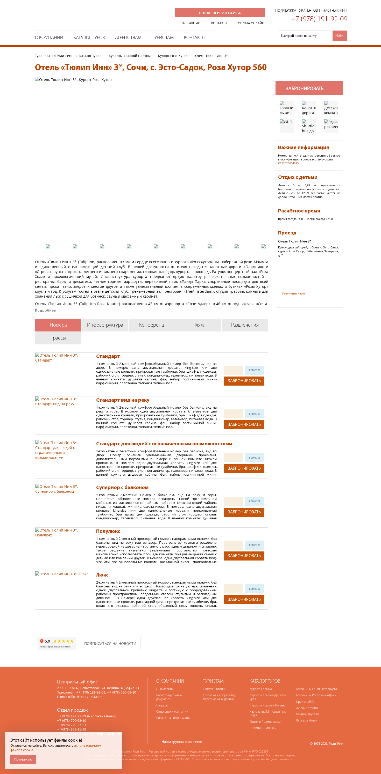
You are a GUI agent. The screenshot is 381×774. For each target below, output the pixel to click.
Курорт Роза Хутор (173, 55)
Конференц (151, 325)
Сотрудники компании (172, 711)
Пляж (198, 325)
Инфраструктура (105, 325)
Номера (58, 325)
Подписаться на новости (110, 643)
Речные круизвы (307, 714)
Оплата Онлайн (214, 689)
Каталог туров (89, 37)
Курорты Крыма (261, 689)
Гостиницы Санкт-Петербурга (316, 689)
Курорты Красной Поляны (130, 55)
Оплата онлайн (251, 23)
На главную (190, 23)
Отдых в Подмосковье (265, 722)
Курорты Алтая (306, 720)
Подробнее (45, 310)
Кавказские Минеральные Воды (268, 713)
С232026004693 (288, 163)
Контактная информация (173, 718)
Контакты (195, 37)
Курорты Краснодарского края (268, 697)
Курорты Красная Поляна (267, 705)
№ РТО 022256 (258, 751)
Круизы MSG (305, 702)
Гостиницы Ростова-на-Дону (316, 695)
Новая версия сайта (220, 12)
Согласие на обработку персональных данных (219, 697)
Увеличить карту (294, 293)
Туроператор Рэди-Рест (78, 16)
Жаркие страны (307, 708)
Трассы (58, 338)
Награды (162, 705)
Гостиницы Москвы (263, 728)
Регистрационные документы (169, 697)
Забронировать (244, 381)
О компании (165, 689)
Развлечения (245, 325)
